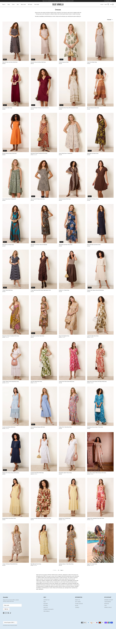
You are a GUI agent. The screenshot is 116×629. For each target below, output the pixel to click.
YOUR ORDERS (107, 601)
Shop (9, 4)
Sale (18, 4)
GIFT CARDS (78, 601)
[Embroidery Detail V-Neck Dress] (72, 451)
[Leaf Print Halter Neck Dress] (100, 315)
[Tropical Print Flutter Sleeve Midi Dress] (72, 360)
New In (3, 4)
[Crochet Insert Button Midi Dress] (15, 406)
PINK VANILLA (46, 611)
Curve (13, 4)
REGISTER (106, 603)
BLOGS (76, 605)
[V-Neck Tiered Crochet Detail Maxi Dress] (15, 360)
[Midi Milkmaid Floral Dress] (44, 543)
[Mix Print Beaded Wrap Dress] (100, 86)
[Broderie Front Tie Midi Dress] (72, 497)
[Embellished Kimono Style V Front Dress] (100, 406)
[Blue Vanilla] (58, 4)
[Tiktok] (10, 613)
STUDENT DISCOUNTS (48, 609)
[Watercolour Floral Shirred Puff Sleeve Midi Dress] (100, 360)
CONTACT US (46, 599)
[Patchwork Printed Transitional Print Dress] (44, 132)
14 (58, 570)
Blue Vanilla (8, 625)
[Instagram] (6, 613)
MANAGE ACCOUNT (108, 599)
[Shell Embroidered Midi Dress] (72, 178)
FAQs (45, 601)
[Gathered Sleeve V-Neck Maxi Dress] (72, 543)
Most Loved (23, 4)
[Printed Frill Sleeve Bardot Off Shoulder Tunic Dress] (44, 497)
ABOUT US (77, 599)
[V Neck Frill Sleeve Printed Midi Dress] (15, 543)
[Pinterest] (8, 613)
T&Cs (105, 605)
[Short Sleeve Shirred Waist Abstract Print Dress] (100, 451)
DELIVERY (46, 603)
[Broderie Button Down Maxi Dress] (15, 497)
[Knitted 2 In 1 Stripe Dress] (72, 269)
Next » (62, 570)
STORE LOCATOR (79, 603)
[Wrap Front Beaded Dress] (72, 315)
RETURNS (46, 605)
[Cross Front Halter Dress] (100, 41)
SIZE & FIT (46, 607)
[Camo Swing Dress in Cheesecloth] (72, 132)
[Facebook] (3, 613)
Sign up (6, 609)
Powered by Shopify (13, 625)
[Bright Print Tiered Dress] (100, 543)
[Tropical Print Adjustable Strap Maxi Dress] (100, 497)
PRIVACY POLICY (108, 607)
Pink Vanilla (36, 4)
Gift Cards (30, 4)
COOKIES (77, 607)
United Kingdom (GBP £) (108, 0)
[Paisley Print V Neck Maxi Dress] (72, 406)
